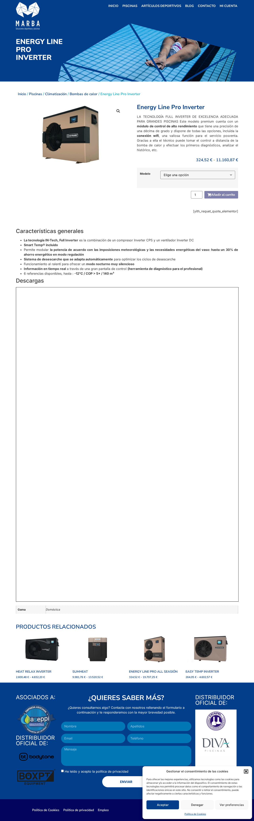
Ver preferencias (232, 805)
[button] (246, 771)
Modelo (145, 173)
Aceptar (163, 805)
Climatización (56, 94)
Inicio (113, 6)
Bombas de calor (83, 94)
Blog (189, 6)
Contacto (207, 6)
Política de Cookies (195, 813)
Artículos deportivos (161, 6)
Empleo (103, 810)
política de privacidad (112, 771)
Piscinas (129, 6)
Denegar (197, 805)
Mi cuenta (228, 6)
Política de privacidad (78, 810)
